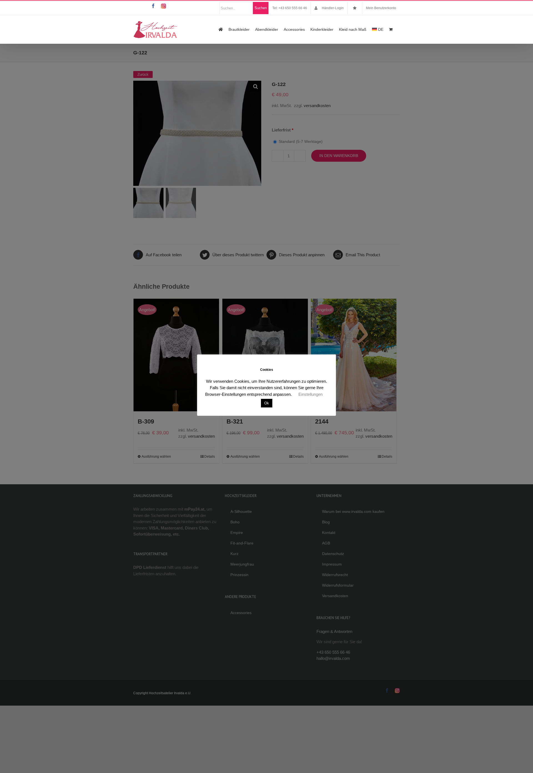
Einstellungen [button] (310, 394)
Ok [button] (266, 403)
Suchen (261, 8)
